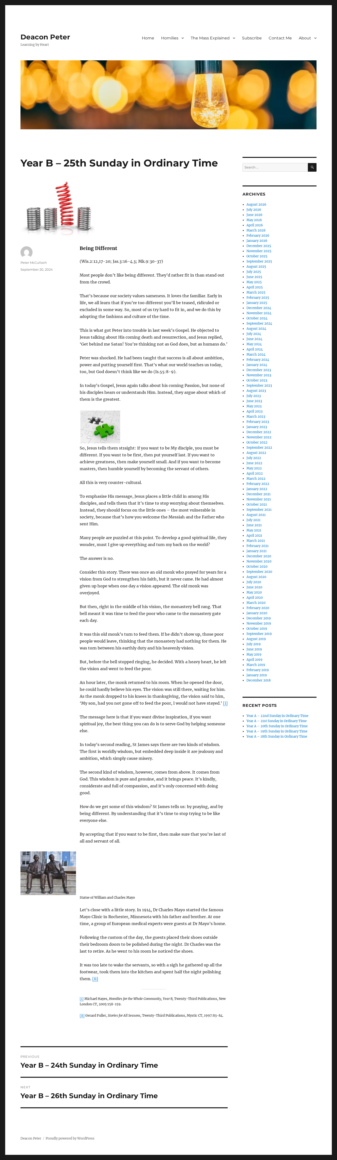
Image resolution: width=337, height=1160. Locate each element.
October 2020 (256, 566)
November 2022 (258, 437)
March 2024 (255, 354)
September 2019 (259, 634)
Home (148, 38)
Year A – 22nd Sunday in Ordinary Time (277, 716)
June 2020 (254, 587)
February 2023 (257, 422)
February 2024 (257, 360)
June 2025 (254, 277)
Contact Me (280, 38)
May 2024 (254, 344)
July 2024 (253, 334)
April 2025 (254, 287)
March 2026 (256, 230)
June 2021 (254, 525)
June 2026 (254, 215)
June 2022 (254, 463)
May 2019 (254, 654)
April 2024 (254, 349)
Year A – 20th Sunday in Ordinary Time (277, 726)
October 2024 (256, 318)
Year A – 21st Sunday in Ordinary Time (276, 721)
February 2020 (257, 608)
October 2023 (256, 380)
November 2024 (258, 313)
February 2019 (257, 670)
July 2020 (253, 582)
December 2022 (258, 432)
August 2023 (256, 391)
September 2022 (259, 448)
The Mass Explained (210, 38)
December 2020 (258, 556)
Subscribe (252, 38)
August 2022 (256, 453)
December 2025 (258, 246)
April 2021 (254, 535)
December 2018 (258, 680)
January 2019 (256, 675)
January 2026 (256, 241)
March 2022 (255, 479)
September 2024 (259, 323)
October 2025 (256, 256)
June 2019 (254, 649)
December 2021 (258, 494)
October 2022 (256, 442)
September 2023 (259, 385)
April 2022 (254, 473)
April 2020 (254, 598)
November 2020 (258, 561)
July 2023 (253, 396)
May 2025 (254, 282)
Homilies (169, 38)
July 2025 (253, 272)
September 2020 (259, 572)
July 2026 (253, 210)
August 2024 (256, 329)
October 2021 (256, 504)
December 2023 (258, 370)
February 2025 (257, 298)
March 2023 (255, 416)
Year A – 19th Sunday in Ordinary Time (276, 731)
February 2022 (257, 484)
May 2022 (254, 468)
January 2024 (256, 365)
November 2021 (258, 499)
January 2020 (256, 613)
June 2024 (254, 339)
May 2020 (254, 592)
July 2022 (253, 458)
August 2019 (256, 639)
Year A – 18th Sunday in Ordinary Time (276, 736)
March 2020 (255, 603)
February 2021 (257, 546)
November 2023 (258, 375)
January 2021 (256, 551)
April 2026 (254, 225)
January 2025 (256, 303)
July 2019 (253, 644)
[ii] (95, 978)
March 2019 (255, 665)
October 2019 (256, 629)
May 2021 (253, 530)
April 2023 (254, 411)
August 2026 (256, 204)
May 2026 (254, 220)
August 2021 (256, 515)
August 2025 (256, 267)
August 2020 (256, 577)
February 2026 (257, 235)
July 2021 (253, 520)
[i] (225, 703)
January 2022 (256, 489)
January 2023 (256, 427)
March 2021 (255, 541)
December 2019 (258, 618)
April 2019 (254, 660)
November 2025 (258, 251)
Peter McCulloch (33, 263)
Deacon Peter (45, 37)
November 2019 (258, 623)
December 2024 (258, 308)
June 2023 (254, 401)
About (305, 38)
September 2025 (259, 261)
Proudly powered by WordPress (70, 1138)
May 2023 (254, 406)
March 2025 (255, 292)
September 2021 (259, 510)
